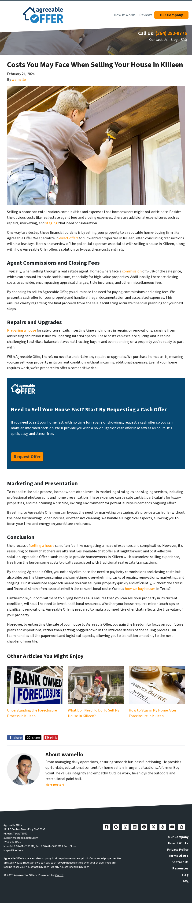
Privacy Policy (177, 849)
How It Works (125, 15)
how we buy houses (140, 588)
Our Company (178, 837)
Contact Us (158, 39)
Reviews (145, 15)
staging (51, 223)
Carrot (59, 875)
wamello (19, 79)
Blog (174, 39)
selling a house (42, 545)
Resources (180, 868)
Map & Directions (13, 851)
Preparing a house (21, 330)
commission (132, 271)
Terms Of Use (178, 855)
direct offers (68, 238)
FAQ (184, 39)
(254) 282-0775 (171, 33)
